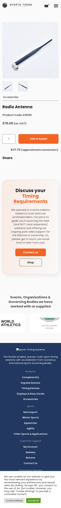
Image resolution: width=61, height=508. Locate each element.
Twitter (29, 166)
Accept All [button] (33, 500)
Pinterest (37, 166)
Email (5, 166)
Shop (30, 262)
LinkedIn (21, 166)
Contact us (30, 252)
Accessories (10, 97)
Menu (56, 5)
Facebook (13, 166)
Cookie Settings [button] (14, 500)
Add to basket (38, 138)
